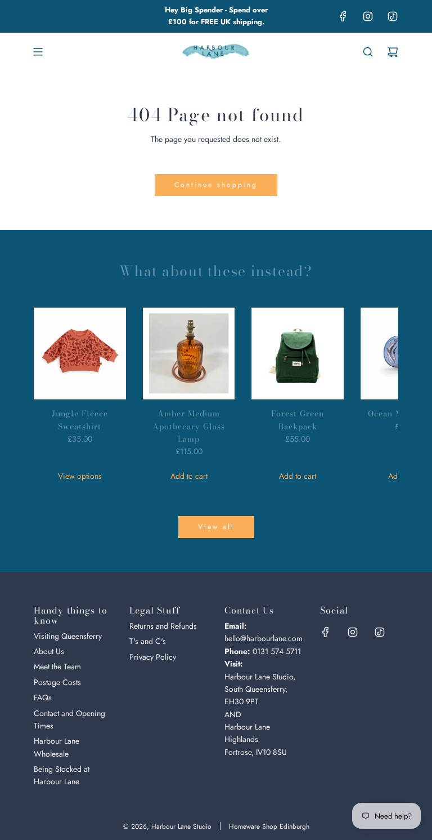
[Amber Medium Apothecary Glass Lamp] (189, 354)
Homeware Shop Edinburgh (269, 826)
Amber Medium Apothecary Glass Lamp (188, 426)
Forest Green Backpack (297, 419)
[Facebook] (343, 16)
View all (216, 527)
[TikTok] (392, 16)
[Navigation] (37, 51)
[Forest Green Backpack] (297, 354)
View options (80, 476)
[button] (54, 395)
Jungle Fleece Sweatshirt (80, 419)
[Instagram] (368, 16)
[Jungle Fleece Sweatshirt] (80, 354)
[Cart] (392, 51)
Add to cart (189, 476)
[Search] (368, 51)
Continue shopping (216, 185)
